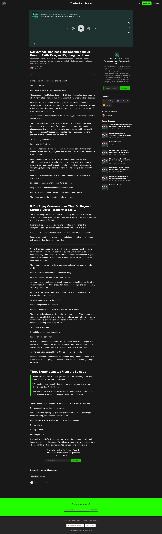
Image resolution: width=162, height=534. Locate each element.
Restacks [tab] (42, 476)
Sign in (156, 3)
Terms (85, 521)
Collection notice (93, 521)
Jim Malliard (38, 66)
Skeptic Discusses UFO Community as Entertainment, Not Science (119, 134)
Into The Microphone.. (116, 142)
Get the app (90, 525)
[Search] (135, 3)
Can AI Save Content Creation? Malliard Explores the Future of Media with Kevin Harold (119, 168)
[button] (67, 28)
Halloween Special (115, 185)
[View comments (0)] (128, 23)
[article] (117, 126)
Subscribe (146, 3)
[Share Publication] (139, 3)
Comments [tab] (34, 476)
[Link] (27, 208)
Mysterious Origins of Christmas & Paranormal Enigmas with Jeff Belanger (120, 160)
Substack (72, 530)
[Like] (32, 74)
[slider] (80, 44)
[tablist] (38, 476)
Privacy (79, 521)
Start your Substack (76, 525)
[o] (104, 126)
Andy (129, 180)
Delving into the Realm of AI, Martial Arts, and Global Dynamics (118, 177)
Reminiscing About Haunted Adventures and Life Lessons (119, 151)
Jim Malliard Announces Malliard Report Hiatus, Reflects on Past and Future (120, 125)
